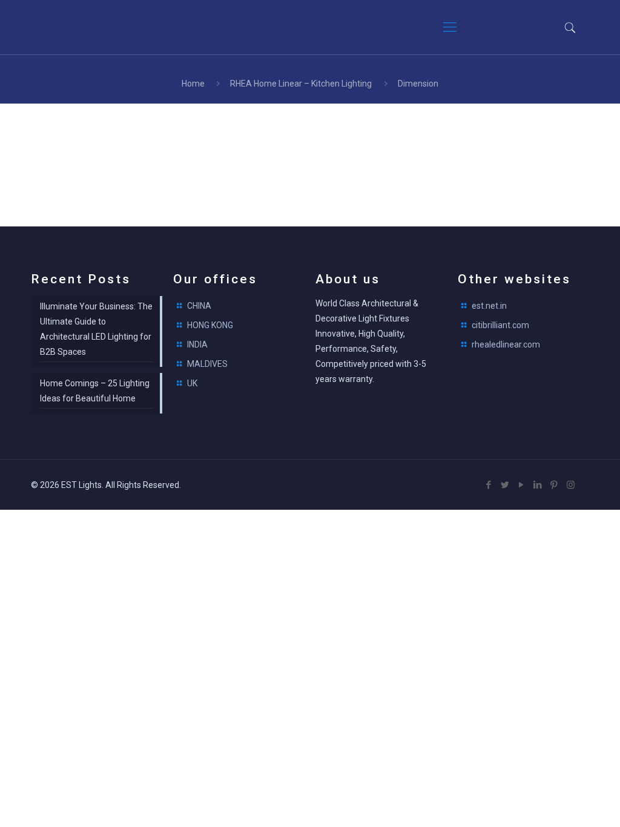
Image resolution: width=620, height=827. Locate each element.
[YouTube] (521, 484)
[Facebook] (489, 484)
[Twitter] (505, 484)
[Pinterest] (554, 484)
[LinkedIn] (538, 484)
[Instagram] (570, 484)
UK (192, 383)
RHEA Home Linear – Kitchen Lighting (301, 83)
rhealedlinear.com (506, 344)
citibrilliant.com (500, 325)
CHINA (199, 306)
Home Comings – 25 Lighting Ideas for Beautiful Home (95, 390)
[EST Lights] (103, 27)
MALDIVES (207, 364)
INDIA (197, 344)
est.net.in (489, 306)
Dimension (418, 83)
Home (193, 83)
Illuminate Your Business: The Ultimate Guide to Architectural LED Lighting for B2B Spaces (96, 329)
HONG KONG (210, 325)
